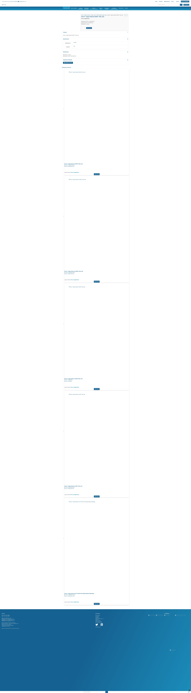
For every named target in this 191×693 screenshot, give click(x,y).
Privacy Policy (98, 615)
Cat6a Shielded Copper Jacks (101, 15)
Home (82, 15)
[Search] (181, 5)
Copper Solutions (87, 15)
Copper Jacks (93, 15)
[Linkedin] (101, 624)
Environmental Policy (99, 622)
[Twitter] (97, 624)
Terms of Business (99, 621)
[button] (185, 1)
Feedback (97, 619)
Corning (75, 42)
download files (68, 62)
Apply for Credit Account (99, 618)
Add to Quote (97, 174)
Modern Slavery (98, 620)
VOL (74, 46)
